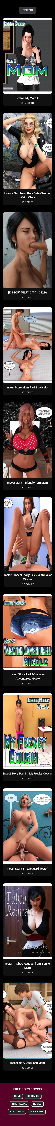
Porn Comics (27, 103)
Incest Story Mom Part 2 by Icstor (27, 387)
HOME (17, 1096)
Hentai (37, 1104)
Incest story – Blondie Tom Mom (27, 482)
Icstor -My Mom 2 (27, 98)
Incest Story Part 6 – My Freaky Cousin (27, 773)
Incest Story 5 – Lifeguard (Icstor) (27, 868)
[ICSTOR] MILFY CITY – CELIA (27, 292)
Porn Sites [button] (36, 1111)
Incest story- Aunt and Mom (27, 1063)
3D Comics (27, 202)
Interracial (19, 1104)
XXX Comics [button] (17, 1111)
